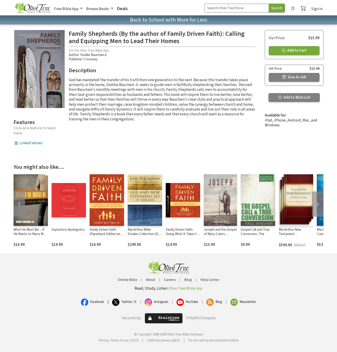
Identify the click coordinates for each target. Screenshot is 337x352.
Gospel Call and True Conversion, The (255, 231)
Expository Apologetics (68, 229)
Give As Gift (296, 77)
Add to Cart (297, 50)
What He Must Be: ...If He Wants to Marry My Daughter (29, 234)
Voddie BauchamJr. (93, 55)
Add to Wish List (296, 97)
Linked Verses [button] (30, 143)
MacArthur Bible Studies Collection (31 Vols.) (143, 234)
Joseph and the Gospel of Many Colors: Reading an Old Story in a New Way (220, 236)
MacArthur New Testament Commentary (290, 234)
